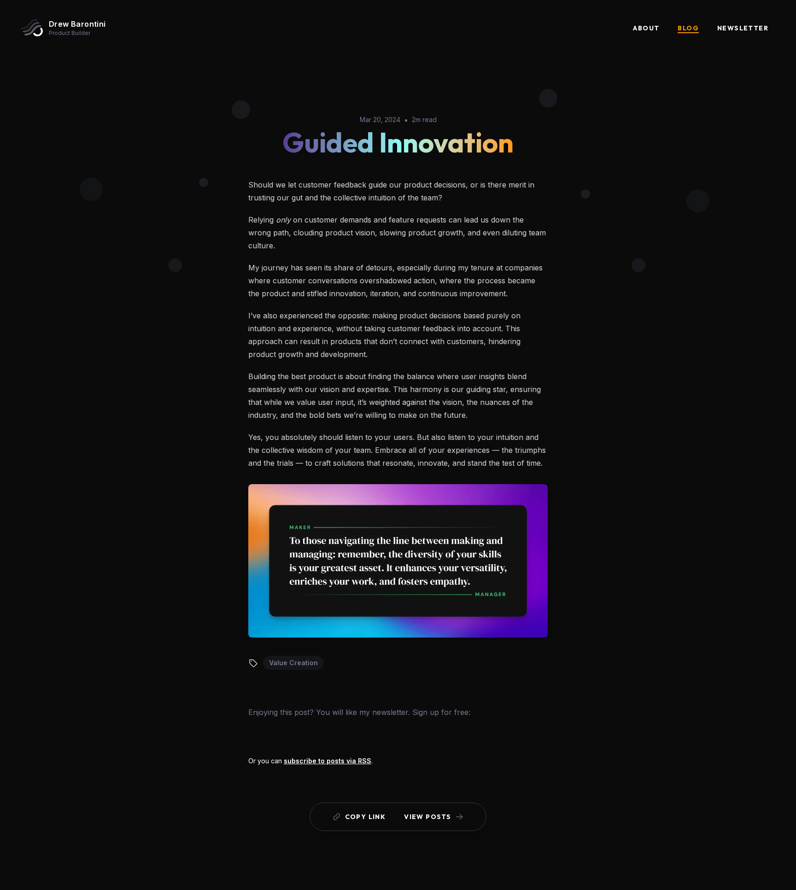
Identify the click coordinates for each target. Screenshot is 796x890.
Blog (688, 28)
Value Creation (293, 663)
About (646, 28)
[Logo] (31, 27)
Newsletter (742, 28)
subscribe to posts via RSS (327, 761)
